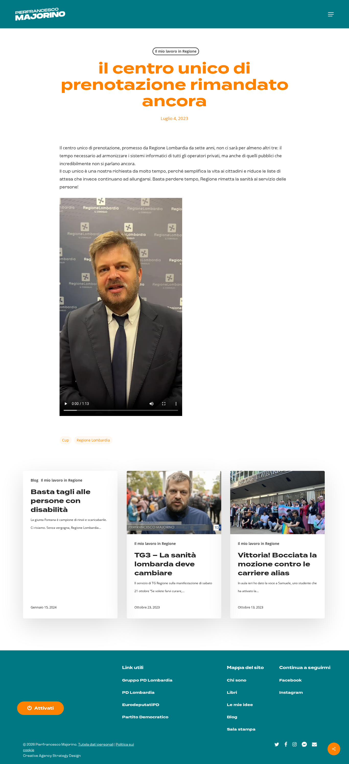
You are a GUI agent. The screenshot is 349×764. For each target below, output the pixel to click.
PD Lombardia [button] (138, 692)
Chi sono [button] (236, 680)
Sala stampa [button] (241, 729)
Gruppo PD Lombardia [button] (147, 680)
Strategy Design (67, 756)
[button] (331, 14)
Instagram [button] (291, 692)
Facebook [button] (290, 680)
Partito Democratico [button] (145, 717)
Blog (34, 480)
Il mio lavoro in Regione (175, 51)
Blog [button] (232, 717)
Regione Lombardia (93, 440)
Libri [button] (232, 692)
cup (65, 440)
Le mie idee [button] (240, 705)
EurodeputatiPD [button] (140, 705)
